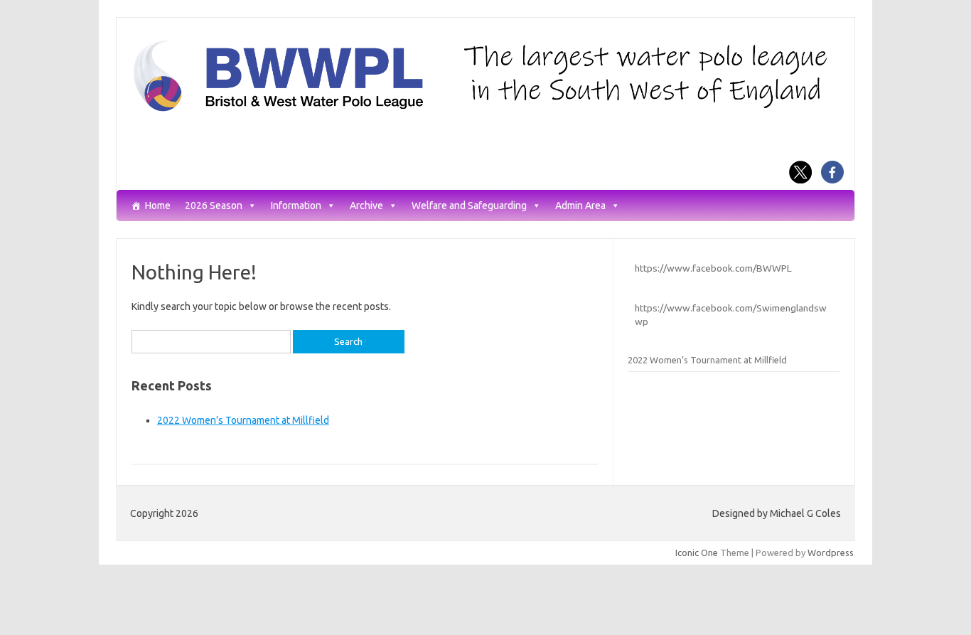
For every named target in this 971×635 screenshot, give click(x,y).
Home (158, 206)
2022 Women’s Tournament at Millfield (243, 420)
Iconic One (696, 552)
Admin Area (580, 206)
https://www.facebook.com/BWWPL (713, 268)
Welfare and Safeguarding (469, 206)
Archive (366, 206)
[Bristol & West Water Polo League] (485, 110)
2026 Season (213, 206)
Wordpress (831, 552)
